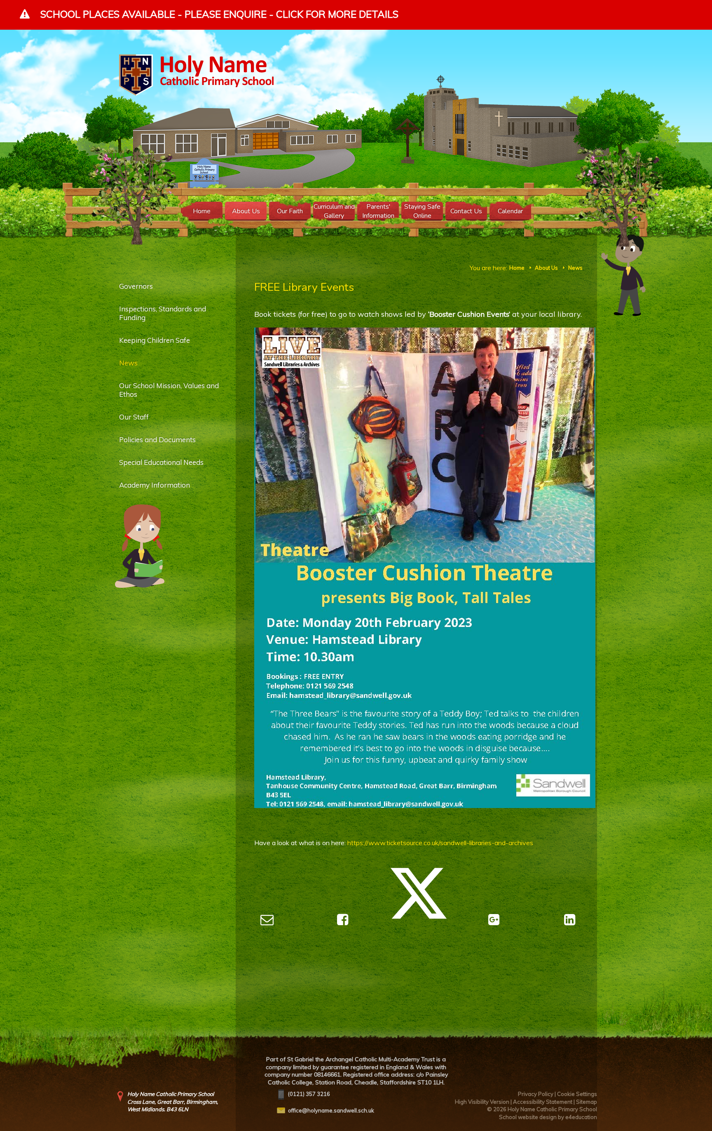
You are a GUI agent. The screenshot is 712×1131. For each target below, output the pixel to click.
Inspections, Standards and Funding (162, 313)
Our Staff (134, 416)
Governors (136, 286)
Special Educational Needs (161, 462)
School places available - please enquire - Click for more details (219, 14)
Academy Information (154, 485)
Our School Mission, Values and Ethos (169, 389)
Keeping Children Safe (154, 340)
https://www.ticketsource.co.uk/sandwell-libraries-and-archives (440, 843)
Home (517, 267)
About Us (546, 267)
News (575, 267)
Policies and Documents (157, 439)
